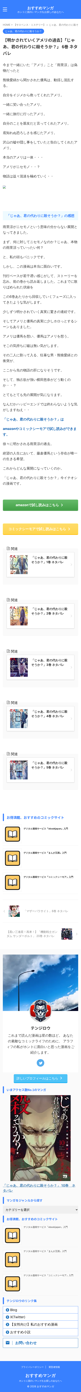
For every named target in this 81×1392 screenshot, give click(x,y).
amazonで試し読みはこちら (37, 505)
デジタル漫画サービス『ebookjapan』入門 (46, 828)
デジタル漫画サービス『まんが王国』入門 (45, 852)
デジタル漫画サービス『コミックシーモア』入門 (48, 876)
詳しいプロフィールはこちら (37, 1078)
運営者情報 (54, 1367)
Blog (13, 1310)
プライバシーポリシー (32, 1367)
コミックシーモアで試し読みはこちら (37, 529)
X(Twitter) (17, 1317)
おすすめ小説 (20, 1332)
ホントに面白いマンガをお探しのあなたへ (40, 1380)
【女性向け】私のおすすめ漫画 (34, 1324)
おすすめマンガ (40, 8)
